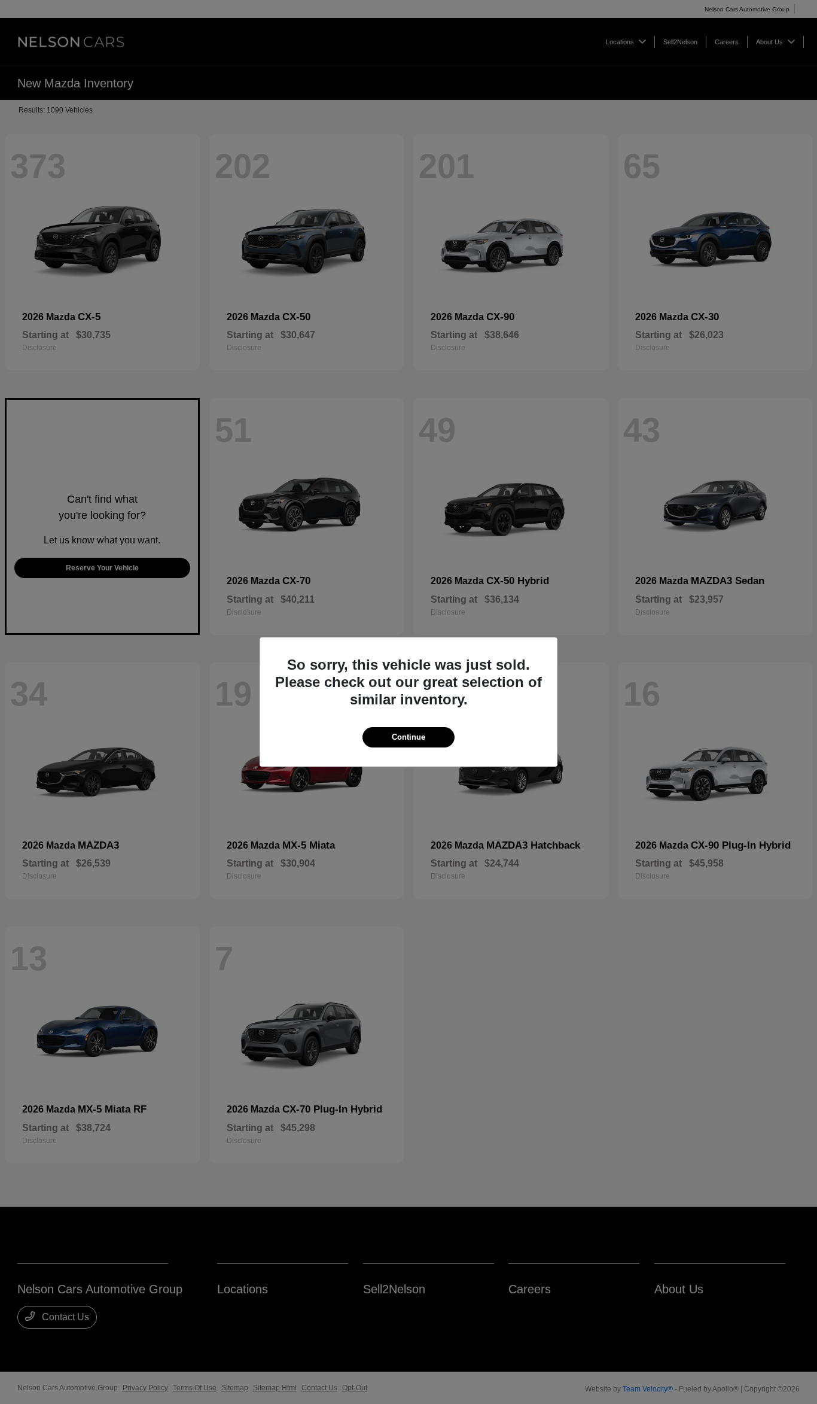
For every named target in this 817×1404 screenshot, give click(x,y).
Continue (408, 737)
